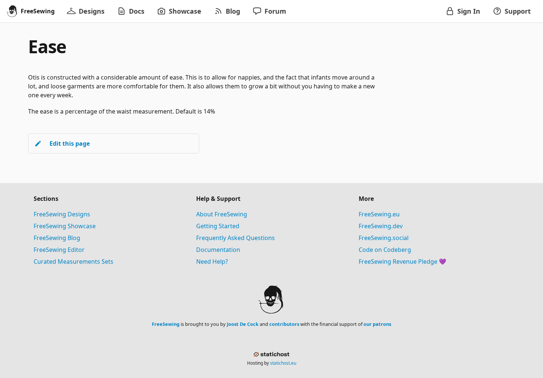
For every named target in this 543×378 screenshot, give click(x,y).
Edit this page (69, 143)
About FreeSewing (221, 214)
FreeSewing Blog (57, 238)
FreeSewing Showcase (65, 226)
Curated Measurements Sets (73, 261)
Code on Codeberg (385, 250)
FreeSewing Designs (62, 214)
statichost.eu (283, 363)
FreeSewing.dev (381, 226)
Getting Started (217, 226)
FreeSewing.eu (379, 214)
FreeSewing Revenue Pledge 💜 (402, 261)
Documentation (218, 250)
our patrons (377, 324)
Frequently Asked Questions (235, 238)
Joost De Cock (243, 324)
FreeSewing (166, 324)
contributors (284, 324)
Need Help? (212, 261)
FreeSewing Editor (59, 250)
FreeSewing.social (384, 238)
